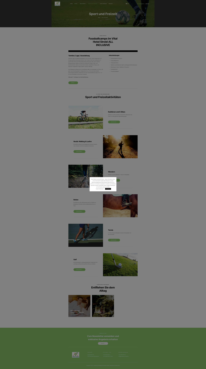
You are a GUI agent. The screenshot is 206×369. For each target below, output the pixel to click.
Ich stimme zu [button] (108, 188)
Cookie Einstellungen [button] (100, 188)
